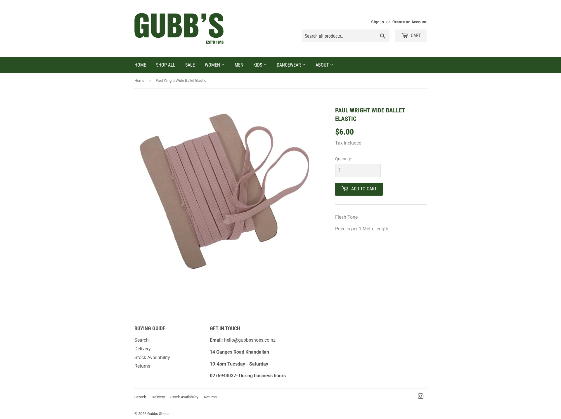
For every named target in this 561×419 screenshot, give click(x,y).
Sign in (377, 22)
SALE (190, 65)
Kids (258, 65)
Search (141, 340)
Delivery (142, 349)
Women (213, 65)
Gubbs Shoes (158, 413)
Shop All (165, 65)
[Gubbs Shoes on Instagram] (421, 397)
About (323, 65)
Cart (415, 35)
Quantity (343, 159)
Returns (142, 366)
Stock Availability (152, 357)
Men (239, 65)
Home (140, 65)
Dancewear (289, 65)
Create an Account (409, 22)
